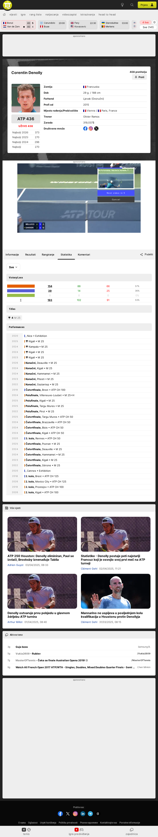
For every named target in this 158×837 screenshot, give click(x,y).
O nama (22, 822)
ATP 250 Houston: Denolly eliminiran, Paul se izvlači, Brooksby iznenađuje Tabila (41, 557)
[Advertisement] (79, 46)
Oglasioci (33, 822)
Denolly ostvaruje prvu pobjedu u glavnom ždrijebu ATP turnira (39, 615)
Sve (148, 27)
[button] (132, 5)
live (145, 22)
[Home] (4, 14)
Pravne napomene (89, 822)
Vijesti (13, 14)
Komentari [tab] (84, 254)
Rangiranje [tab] (48, 254)
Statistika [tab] (66, 254)
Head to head (107, 14)
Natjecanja (52, 14)
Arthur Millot (15, 622)
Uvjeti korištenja (48, 822)
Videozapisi (69, 14)
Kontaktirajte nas (108, 822)
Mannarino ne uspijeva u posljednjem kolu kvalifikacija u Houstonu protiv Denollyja (112, 615)
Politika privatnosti (68, 822)
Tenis (26, 833)
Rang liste (35, 14)
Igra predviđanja (79, 833)
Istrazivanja (87, 14)
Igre (23, 14)
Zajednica (132, 833)
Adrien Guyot (16, 564)
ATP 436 (25, 118)
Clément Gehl (89, 568)
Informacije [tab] (12, 254)
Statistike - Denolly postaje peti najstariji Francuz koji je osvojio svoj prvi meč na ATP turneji (113, 559)
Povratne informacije (129, 822)
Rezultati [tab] (30, 254)
